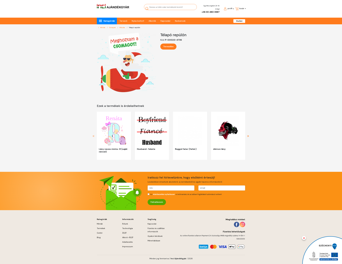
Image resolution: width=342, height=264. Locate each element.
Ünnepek (112, 27)
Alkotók (152, 21)
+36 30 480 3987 (210, 12)
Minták (103, 27)
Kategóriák (109, 21)
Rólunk (125, 224)
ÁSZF (124, 233)
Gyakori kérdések (155, 236)
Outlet (239, 21)
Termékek (101, 228)
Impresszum (127, 246)
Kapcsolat (165, 21)
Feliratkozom (157, 202)
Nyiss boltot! (138, 21)
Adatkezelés (127, 242)
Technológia (127, 228)
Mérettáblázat (154, 240)
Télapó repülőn (134, 27)
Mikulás (122, 27)
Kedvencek (180, 21)
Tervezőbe (168, 46)
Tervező (123, 21)
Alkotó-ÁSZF (127, 237)
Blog (99, 237)
